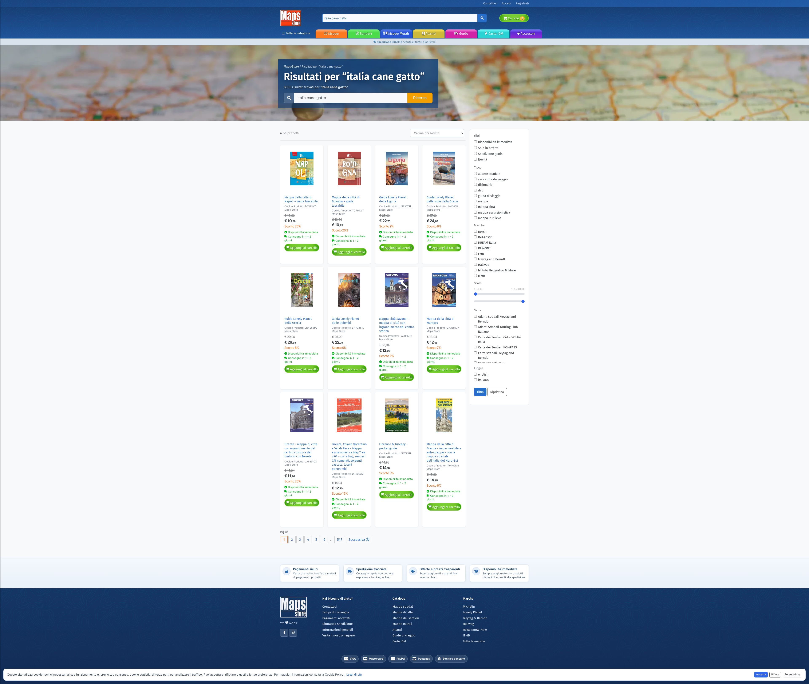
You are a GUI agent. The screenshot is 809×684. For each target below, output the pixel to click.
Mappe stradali (403, 606)
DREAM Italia (487, 242)
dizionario (485, 185)
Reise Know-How (475, 630)
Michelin (469, 606)
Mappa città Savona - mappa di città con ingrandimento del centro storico (396, 325)
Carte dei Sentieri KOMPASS (497, 347)
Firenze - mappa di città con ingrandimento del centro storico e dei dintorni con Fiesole (300, 450)
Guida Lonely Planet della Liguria (392, 199)
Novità (482, 159)
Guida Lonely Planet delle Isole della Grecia (442, 199)
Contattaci (329, 606)
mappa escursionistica (494, 212)
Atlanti (430, 34)
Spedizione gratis (490, 154)
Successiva (357, 540)
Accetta (761, 674)
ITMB (481, 276)
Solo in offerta (488, 148)
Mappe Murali (398, 34)
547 (339, 540)
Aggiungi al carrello (303, 248)
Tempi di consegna (335, 612)
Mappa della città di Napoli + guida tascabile (301, 199)
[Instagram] (293, 633)
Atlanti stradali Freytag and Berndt (497, 319)
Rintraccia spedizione (337, 624)
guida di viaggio (489, 196)
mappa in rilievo (489, 218)
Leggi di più (354, 674)
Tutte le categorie (297, 33)
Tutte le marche (474, 641)
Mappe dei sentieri (405, 618)
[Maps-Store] (291, 18)
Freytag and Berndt (491, 259)
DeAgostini (485, 237)
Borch (482, 232)
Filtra (480, 392)
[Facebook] (284, 633)
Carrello (515, 18)
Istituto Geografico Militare (497, 270)
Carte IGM (495, 34)
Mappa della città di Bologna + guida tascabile (346, 201)
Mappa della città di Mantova (440, 321)
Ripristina (497, 392)
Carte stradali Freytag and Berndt (496, 355)
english (483, 374)
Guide (463, 34)
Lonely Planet (472, 612)
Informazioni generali (337, 630)
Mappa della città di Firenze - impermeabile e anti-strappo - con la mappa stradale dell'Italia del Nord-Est (444, 452)
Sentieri (365, 34)
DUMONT (484, 248)
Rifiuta (775, 674)
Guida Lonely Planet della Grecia (298, 321)
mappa (483, 201)
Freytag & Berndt (475, 618)
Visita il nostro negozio (338, 635)
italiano (483, 380)
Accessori (527, 34)
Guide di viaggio (403, 635)
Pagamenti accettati (336, 618)
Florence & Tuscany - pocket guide (393, 446)
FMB (481, 254)
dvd (480, 190)
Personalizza (792, 674)
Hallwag (483, 265)
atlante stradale (489, 174)
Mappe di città (402, 612)
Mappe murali (402, 624)
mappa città (486, 207)
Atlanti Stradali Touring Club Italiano (498, 329)
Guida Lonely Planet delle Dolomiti (345, 321)
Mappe (333, 34)
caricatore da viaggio (493, 179)
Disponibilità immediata (495, 142)
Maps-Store (291, 66)
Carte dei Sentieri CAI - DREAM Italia (499, 339)
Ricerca (420, 98)
